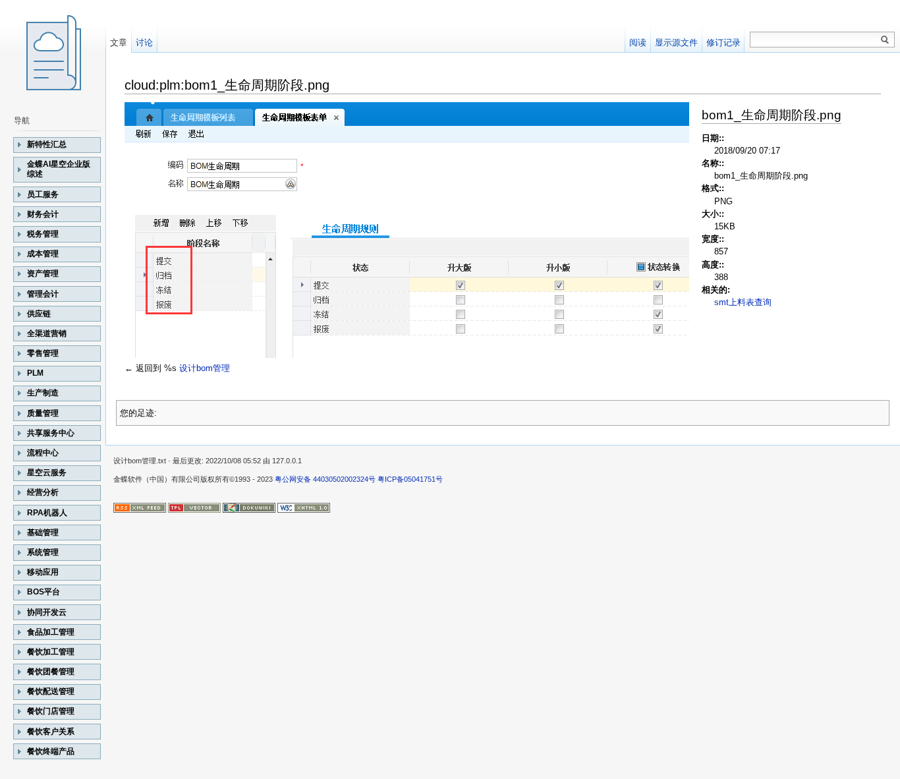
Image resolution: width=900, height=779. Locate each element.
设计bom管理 (204, 368)
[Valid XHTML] (303, 507)
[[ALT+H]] (52, 52)
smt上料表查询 (743, 302)
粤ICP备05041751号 (410, 479)
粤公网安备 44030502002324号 (325, 479)
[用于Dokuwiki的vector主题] (194, 507)
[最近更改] (139, 507)
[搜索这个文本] (885, 40)
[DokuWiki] (249, 507)
